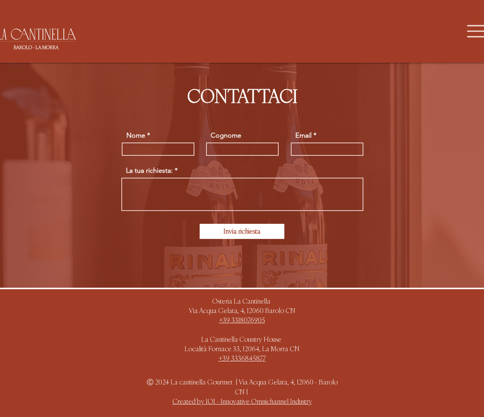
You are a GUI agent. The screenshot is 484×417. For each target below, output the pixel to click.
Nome (135, 135)
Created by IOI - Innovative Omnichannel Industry (242, 401)
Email (303, 135)
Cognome (226, 135)
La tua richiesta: (149, 170)
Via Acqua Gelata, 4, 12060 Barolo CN (242, 310)
